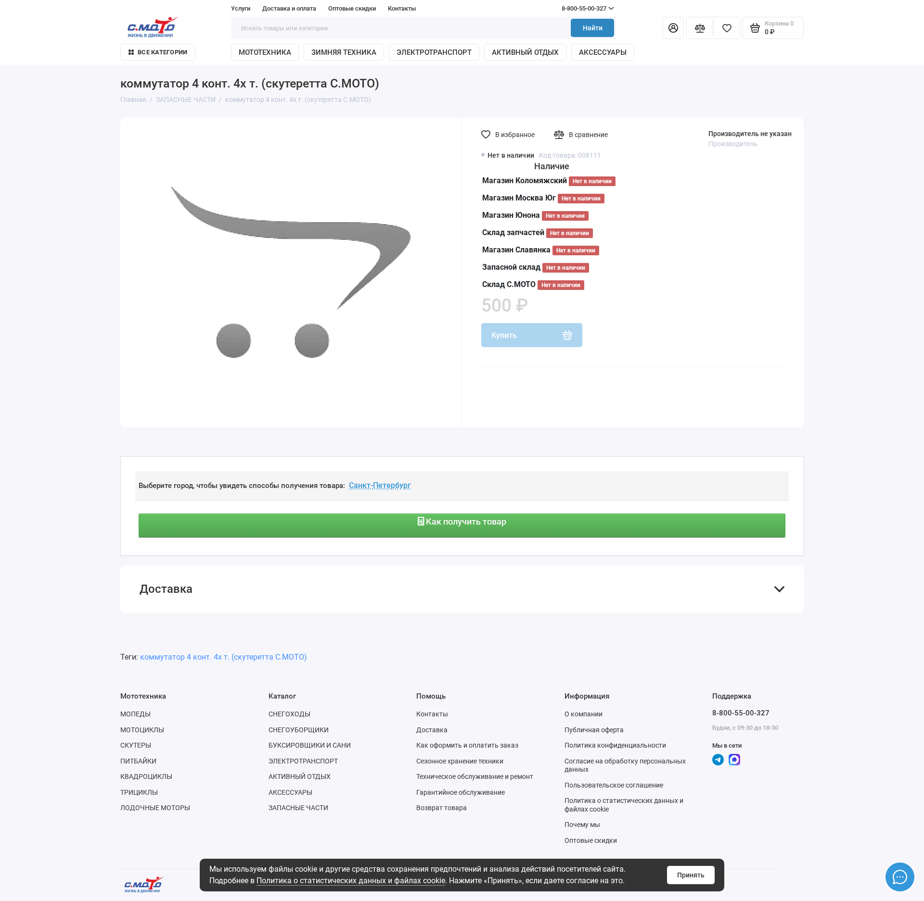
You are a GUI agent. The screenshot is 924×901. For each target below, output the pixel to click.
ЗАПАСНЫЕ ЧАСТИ (298, 808)
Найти (593, 28)
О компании (584, 714)
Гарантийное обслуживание (460, 792)
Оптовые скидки (352, 8)
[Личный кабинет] (673, 28)
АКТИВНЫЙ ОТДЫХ (525, 52)
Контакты (402, 8)
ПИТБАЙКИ (138, 761)
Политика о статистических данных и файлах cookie (351, 880)
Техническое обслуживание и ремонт (474, 776)
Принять (691, 875)
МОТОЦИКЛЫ (142, 730)
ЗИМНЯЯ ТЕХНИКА (343, 52)
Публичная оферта (594, 730)
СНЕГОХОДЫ (289, 714)
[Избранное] (727, 28)
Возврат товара (441, 808)
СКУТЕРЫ (135, 745)
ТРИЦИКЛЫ (139, 792)
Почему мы (582, 824)
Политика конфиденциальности (615, 745)
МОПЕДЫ (135, 714)
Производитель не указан (750, 134)
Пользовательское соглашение (614, 785)
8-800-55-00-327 (565, 8)
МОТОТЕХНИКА (265, 52)
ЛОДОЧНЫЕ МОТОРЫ (155, 808)
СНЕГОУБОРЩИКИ (299, 730)
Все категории (162, 52)
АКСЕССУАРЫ (603, 52)
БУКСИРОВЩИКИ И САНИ (310, 745)
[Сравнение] (700, 28)
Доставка (432, 730)
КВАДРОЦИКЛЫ (146, 776)
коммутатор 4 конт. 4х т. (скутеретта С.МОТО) (223, 657)
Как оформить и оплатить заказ (467, 745)
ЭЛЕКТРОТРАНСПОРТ (434, 52)
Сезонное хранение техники (459, 761)
